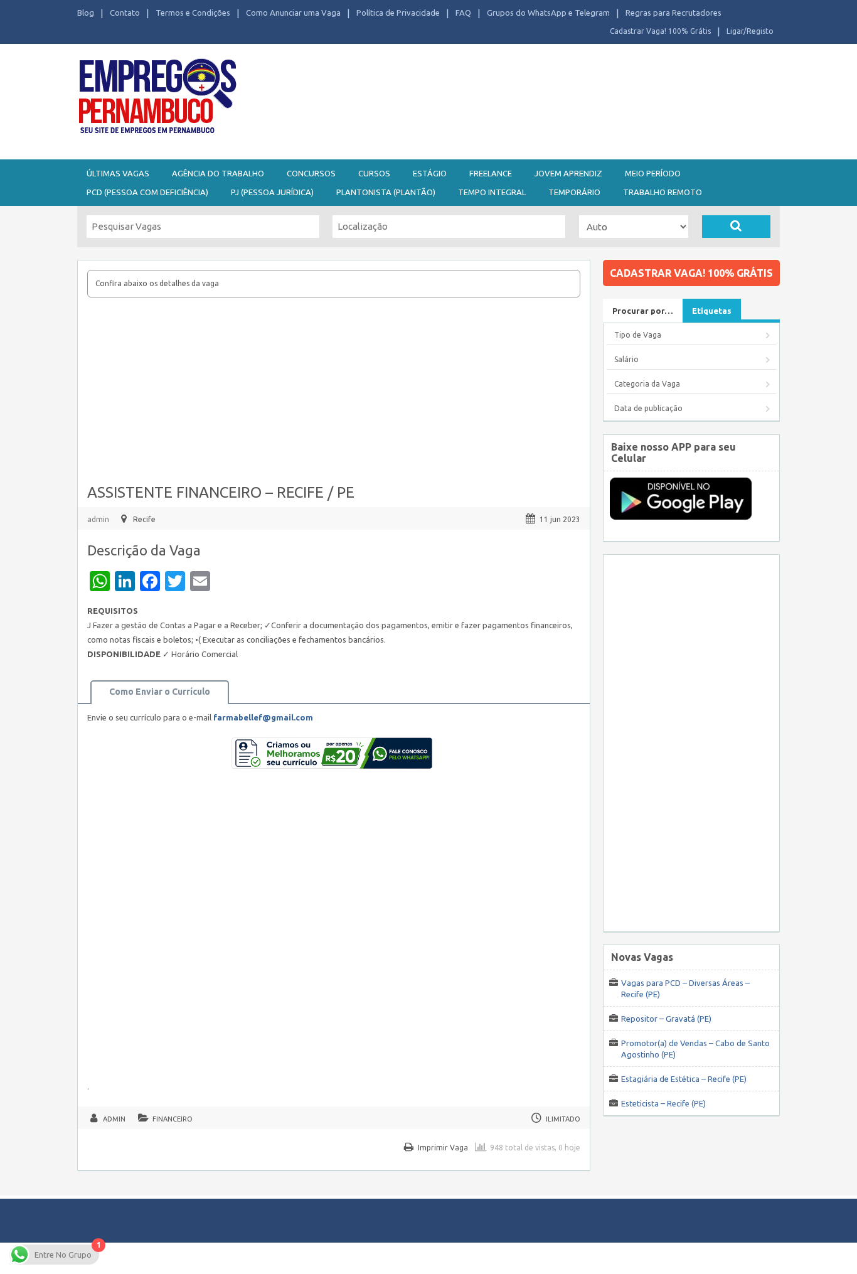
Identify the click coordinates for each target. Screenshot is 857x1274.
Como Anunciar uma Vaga (293, 12)
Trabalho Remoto (662, 192)
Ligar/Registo (750, 31)
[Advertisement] (497, 99)
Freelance (490, 173)
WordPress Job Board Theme (416, 1258)
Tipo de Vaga (637, 335)
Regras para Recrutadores (673, 12)
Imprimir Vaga (443, 1147)
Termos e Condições (193, 12)
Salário (626, 359)
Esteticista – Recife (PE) (663, 1103)
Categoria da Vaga (647, 384)
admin (98, 519)
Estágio (430, 173)
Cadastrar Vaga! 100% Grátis (660, 31)
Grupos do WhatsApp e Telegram (548, 12)
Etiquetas (712, 310)
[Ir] (736, 226)
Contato (125, 12)
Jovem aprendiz (568, 173)
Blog (85, 12)
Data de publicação (648, 408)
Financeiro (172, 1119)
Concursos (311, 173)
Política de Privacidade (398, 12)
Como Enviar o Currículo (159, 692)
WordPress (550, 1258)
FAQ (463, 12)
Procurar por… (642, 310)
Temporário (574, 192)
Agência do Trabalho (218, 173)
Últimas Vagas (118, 173)
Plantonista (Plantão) (385, 192)
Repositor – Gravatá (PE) (666, 1018)
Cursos (374, 173)
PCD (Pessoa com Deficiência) (147, 192)
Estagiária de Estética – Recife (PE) (684, 1078)
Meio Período (653, 173)
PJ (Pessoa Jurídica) (272, 192)
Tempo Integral (492, 192)
